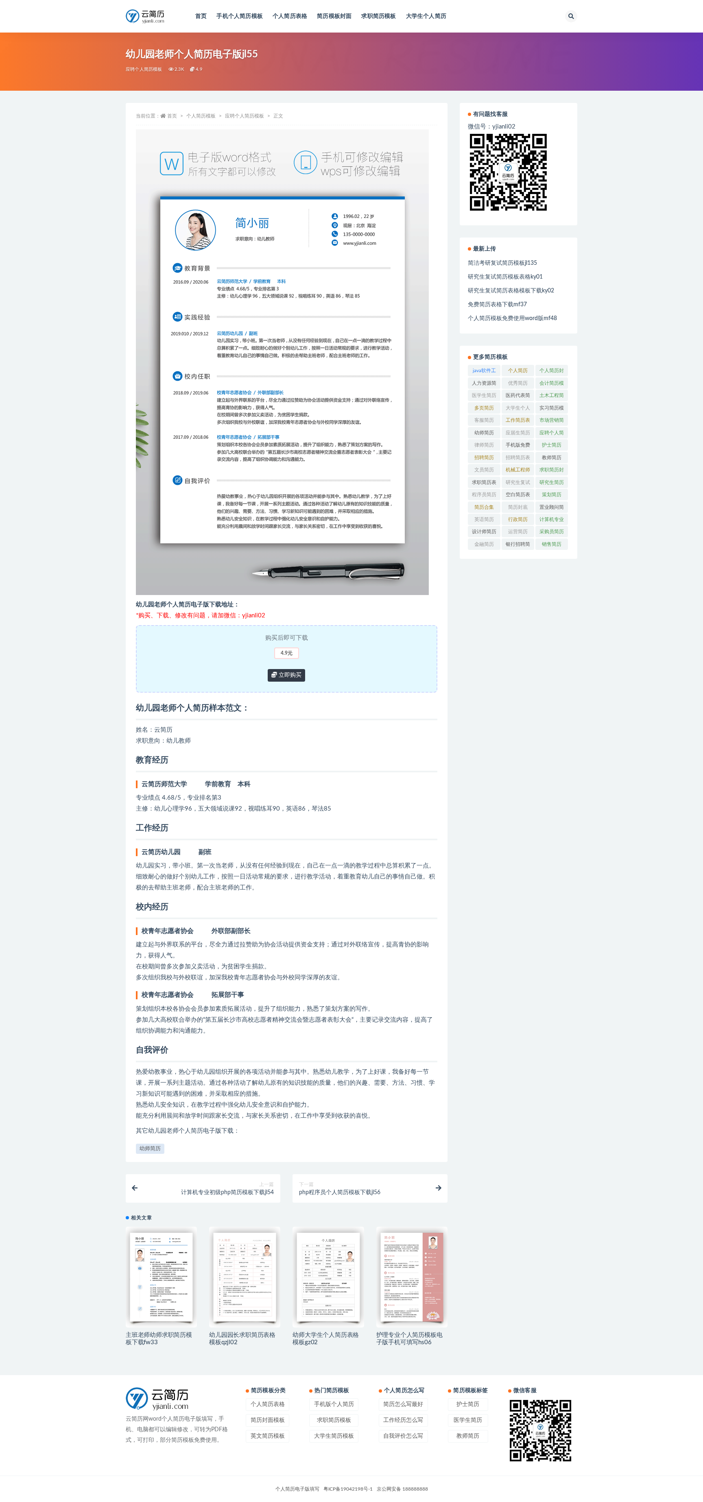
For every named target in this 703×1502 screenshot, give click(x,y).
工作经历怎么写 (403, 1420)
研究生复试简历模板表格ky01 (505, 277)
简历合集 (484, 507)
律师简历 (484, 445)
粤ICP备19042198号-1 (348, 1489)
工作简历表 (518, 420)
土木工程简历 (551, 397)
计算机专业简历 (551, 521)
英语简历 (484, 519)
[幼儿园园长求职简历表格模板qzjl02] (244, 1277)
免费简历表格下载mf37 (497, 304)
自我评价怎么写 (403, 1436)
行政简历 (518, 519)
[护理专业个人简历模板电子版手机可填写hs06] (412, 1277)
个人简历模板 (201, 115)
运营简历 (518, 531)
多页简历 (484, 407)
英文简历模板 (268, 1436)
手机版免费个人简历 (518, 447)
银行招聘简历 (518, 546)
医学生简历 (484, 395)
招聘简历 (484, 457)
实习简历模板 (551, 409)
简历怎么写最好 (403, 1404)
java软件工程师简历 (484, 372)
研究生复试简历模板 (518, 484)
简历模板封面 (334, 16)
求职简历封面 (551, 471)
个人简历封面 (551, 372)
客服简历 (484, 420)
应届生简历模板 (518, 434)
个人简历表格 (290, 16)
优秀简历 (518, 383)
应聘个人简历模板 (144, 69)
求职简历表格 (484, 484)
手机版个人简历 (334, 1404)
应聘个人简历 (551, 434)
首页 (201, 16)
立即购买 (289, 675)
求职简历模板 (378, 16)
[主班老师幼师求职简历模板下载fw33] (161, 1277)
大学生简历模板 (334, 1436)
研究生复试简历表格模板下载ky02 (511, 291)
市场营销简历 (551, 422)
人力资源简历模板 (484, 385)
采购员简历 (551, 531)
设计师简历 (484, 531)
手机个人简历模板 (239, 16)
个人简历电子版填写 (297, 1489)
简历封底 (518, 507)
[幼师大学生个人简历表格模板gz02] (328, 1277)
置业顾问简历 (551, 509)
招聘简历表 (518, 457)
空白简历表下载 (518, 496)
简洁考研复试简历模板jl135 (502, 263)
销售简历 (551, 544)
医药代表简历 (518, 397)
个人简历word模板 (518, 372)
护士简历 (551, 445)
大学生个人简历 (426, 16)
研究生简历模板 (551, 484)
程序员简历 (484, 494)
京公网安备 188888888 (402, 1489)
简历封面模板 (268, 1420)
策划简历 (551, 494)
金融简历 (484, 544)
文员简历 (484, 469)
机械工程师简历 (518, 471)
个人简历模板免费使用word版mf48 (512, 318)
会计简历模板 (551, 385)
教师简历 (551, 457)
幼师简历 (150, 1148)
